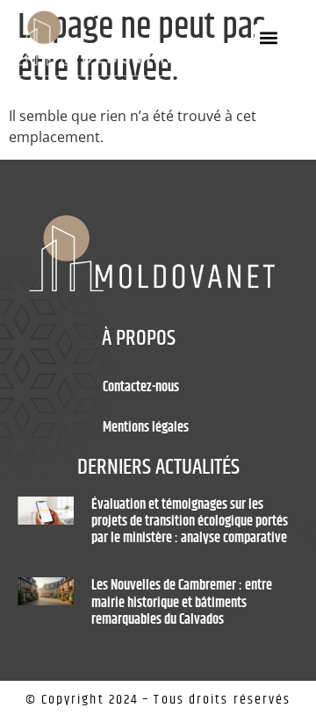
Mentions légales (146, 428)
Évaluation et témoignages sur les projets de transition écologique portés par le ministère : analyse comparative (189, 521)
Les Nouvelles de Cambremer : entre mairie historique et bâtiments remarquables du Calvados (181, 602)
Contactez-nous (141, 387)
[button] (269, 38)
